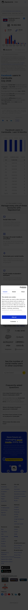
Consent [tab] (5, 291)
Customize (13, 321)
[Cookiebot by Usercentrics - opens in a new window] (20, 288)
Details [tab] (14, 291)
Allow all (14, 317)
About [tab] (23, 291)
